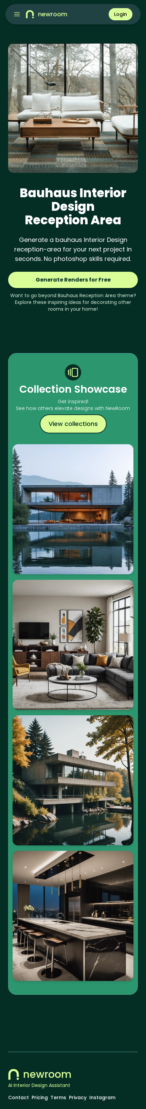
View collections (73, 423)
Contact (18, 1097)
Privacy (78, 1097)
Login (120, 14)
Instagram (102, 1097)
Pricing (40, 1097)
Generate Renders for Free (73, 280)
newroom (47, 1074)
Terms (58, 1097)
